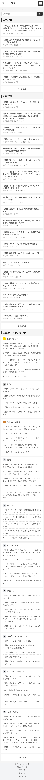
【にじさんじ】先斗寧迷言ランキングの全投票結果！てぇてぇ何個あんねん (21, 439)
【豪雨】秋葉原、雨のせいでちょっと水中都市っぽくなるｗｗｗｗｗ (22, 718)
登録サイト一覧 (22, 767)
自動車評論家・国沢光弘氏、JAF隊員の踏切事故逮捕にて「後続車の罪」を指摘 (21, 370)
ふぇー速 (17, 265)
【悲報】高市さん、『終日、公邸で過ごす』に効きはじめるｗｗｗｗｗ (22, 677)
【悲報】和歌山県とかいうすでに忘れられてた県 (21, 253)
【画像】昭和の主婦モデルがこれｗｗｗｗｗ (19, 652)
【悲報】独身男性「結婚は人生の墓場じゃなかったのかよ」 (22, 413)
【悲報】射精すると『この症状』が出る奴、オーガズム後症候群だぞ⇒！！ (22, 603)
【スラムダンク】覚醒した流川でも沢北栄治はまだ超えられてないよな (22, 532)
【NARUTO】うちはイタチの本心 (15, 316)
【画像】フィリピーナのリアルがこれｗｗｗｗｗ (21, 139)
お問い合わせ (22, 776)
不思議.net (17, 277)
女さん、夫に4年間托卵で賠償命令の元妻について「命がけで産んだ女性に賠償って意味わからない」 (22, 575)
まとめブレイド (19, 121)
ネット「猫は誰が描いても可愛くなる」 (17, 538)
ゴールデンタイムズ (20, 202)
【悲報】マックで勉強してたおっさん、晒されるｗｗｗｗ (22, 748)
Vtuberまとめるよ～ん (15, 422)
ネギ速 (16, 82)
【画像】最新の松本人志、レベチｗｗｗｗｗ (19, 657)
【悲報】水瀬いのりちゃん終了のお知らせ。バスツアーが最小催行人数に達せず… (22, 646)
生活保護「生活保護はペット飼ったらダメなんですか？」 (22, 696)
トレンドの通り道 (19, 237)
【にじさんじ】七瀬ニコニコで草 (15, 434)
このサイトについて (22, 764)
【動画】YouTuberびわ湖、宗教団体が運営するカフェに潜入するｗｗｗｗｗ (22, 731)
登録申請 (22, 773)
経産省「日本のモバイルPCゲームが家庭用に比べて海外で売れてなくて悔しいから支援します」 (22, 465)
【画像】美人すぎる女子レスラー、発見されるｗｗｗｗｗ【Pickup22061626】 (22, 684)
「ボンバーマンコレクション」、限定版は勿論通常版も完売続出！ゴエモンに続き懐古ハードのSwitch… (22, 494)
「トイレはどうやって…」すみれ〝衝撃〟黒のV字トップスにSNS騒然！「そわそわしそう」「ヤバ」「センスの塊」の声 (22, 174)
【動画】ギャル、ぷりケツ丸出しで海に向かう (20, 244)
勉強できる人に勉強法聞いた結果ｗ (16, 262)
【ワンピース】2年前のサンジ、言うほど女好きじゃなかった (21, 525)
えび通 (9, 460)
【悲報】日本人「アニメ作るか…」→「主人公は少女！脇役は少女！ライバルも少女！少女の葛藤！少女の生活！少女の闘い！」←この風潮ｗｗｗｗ (22, 739)
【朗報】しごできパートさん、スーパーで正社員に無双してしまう (22, 390)
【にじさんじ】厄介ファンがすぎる (16, 452)
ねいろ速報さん (19, 132)
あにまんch (17, 45)
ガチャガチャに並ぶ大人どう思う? (15, 295)
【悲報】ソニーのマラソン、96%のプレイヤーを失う (22, 486)
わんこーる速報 (19, 288)
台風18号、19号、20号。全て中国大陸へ (18, 560)
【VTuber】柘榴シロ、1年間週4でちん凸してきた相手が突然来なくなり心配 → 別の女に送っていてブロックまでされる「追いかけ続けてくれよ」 (22, 28)
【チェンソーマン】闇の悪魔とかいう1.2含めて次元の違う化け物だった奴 (22, 518)
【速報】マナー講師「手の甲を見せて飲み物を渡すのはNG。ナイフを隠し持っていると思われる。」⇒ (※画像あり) (22, 618)
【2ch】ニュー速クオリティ (23, 142)
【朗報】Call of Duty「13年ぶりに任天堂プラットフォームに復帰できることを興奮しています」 (21, 479)
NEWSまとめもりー (20, 191)
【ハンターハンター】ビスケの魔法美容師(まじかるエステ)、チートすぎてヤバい (22, 511)
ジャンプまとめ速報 (20, 70)
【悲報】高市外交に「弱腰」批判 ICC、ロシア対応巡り (22, 703)
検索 (39, 14)
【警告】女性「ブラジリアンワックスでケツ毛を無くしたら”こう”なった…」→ (22, 610)
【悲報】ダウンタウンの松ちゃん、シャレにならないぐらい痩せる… (22, 627)
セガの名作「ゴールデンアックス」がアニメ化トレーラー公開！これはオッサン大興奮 (22, 472)
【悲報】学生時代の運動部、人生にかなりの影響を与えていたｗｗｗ (22, 662)
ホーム (3, 9)
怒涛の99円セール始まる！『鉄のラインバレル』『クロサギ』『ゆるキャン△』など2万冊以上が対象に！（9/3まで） (21, 65)
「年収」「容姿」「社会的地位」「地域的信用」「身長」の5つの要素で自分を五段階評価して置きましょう (21, 566)
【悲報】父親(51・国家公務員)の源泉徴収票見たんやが (21, 397)
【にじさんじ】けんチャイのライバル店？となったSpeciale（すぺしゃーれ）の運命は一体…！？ (22, 428)
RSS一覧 (22, 770)
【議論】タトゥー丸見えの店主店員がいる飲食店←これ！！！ (21, 596)
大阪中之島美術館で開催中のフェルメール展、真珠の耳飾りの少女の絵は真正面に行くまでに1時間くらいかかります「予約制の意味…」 (22, 116)
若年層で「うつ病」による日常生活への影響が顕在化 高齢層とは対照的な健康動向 (22, 354)
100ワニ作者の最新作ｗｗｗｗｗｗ (16, 690)
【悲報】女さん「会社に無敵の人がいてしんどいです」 (22, 582)
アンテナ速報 (9, 3)
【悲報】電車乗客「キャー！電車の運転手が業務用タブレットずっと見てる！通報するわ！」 (22, 724)
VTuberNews (18, 33)
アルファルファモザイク (21, 165)
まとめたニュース (13, 545)
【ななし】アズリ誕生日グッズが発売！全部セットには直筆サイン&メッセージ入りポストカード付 (22, 446)
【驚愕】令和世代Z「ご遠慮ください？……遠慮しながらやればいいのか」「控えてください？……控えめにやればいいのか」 (22, 552)
